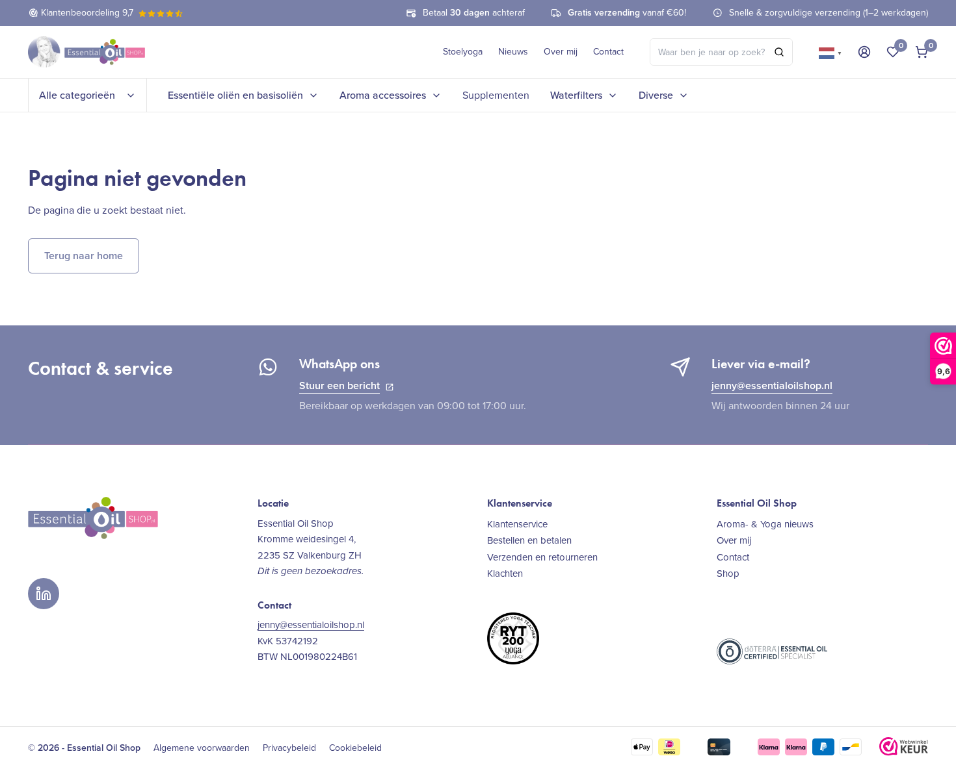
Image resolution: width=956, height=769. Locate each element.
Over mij (561, 51)
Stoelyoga (463, 51)
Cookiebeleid (355, 748)
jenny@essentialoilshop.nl (771, 385)
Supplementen (495, 95)
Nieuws (513, 51)
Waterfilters (576, 95)
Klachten (505, 573)
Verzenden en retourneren (542, 557)
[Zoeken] (779, 52)
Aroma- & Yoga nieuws (765, 524)
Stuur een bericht (339, 385)
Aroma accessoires (382, 95)
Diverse (656, 95)
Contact (608, 51)
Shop (728, 573)
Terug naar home (83, 255)
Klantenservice (517, 524)
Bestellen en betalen (529, 540)
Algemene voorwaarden (201, 748)
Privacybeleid (289, 748)
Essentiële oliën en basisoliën (235, 95)
